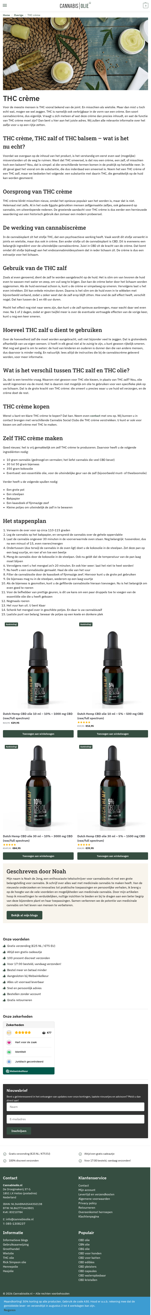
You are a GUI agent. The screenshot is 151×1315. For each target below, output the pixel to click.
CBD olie (84, 1240)
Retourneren (86, 1207)
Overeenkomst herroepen (95, 1212)
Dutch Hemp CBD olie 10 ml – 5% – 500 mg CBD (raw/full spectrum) (110, 716)
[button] (145, 5)
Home (6, 15)
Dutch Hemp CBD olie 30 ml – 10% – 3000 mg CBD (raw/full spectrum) (38, 838)
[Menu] (8, 5)
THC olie (8, 1258)
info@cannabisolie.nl (20, 1219)
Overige (18, 15)
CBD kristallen (87, 1280)
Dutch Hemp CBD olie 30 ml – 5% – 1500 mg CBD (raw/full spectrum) (111, 838)
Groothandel (11, 1249)
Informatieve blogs (15, 1240)
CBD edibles (86, 1262)
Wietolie (8, 1253)
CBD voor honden (89, 1253)
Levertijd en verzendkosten (96, 1194)
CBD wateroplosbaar (92, 1275)
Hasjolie (8, 1271)
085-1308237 (15, 1223)
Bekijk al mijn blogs (24, 915)
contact (95, 416)
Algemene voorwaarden (94, 1199)
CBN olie (84, 1244)
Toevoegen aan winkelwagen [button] (38, 733)
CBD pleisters (87, 1266)
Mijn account (86, 1190)
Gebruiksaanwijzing (16, 1244)
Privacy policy (87, 1203)
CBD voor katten (89, 1258)
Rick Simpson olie (14, 1262)
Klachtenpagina (88, 1216)
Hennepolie (10, 1266)
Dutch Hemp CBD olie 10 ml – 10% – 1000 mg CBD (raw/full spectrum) (38, 716)
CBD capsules (87, 1271)
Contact (83, 1185)
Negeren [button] (9, 1310)
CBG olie (84, 1249)
